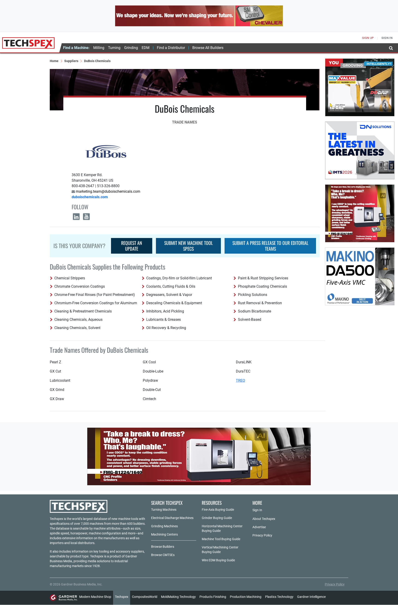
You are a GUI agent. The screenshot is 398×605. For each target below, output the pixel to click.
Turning (114, 48)
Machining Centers (164, 534)
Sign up (368, 38)
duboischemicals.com (90, 197)
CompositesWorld (144, 597)
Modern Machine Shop (95, 597)
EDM (145, 48)
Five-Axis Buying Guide (218, 509)
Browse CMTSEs (163, 555)
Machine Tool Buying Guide (221, 539)
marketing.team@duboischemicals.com (107, 191)
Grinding (131, 48)
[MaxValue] (359, 87)
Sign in (386, 38)
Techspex (121, 597)
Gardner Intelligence (311, 597)
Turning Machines (163, 509)
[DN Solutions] (359, 150)
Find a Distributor (171, 48)
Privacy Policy (262, 535)
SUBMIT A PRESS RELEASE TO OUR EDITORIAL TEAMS (270, 245)
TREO (240, 380)
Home (54, 61)
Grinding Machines (164, 526)
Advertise (259, 527)
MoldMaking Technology (178, 597)
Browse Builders (162, 546)
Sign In (257, 510)
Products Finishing (212, 597)
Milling (98, 48)
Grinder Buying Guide (217, 518)
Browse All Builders (207, 48)
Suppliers (71, 61)
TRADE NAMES (184, 122)
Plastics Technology (279, 597)
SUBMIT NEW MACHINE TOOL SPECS (188, 245)
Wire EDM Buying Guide (218, 560)
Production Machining (245, 597)
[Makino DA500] (359, 276)
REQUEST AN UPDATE (131, 245)
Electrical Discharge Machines (172, 518)
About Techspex (263, 519)
